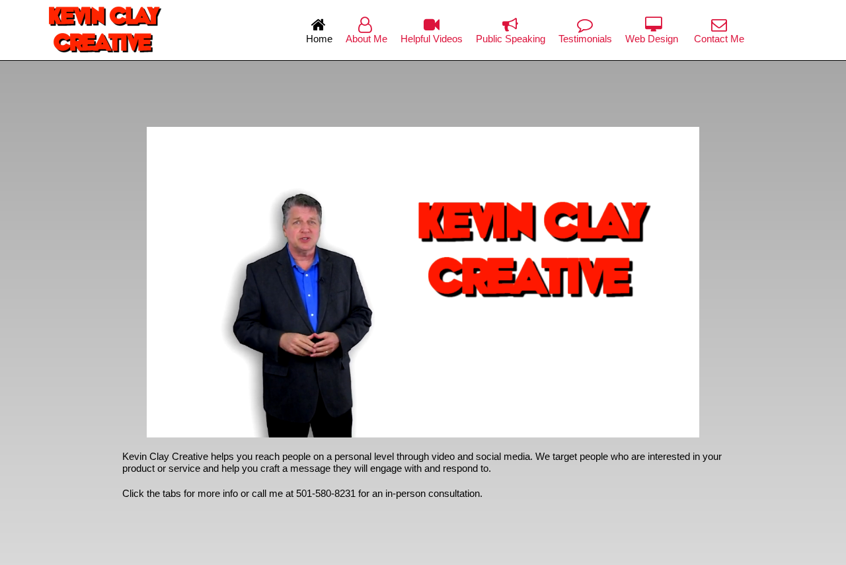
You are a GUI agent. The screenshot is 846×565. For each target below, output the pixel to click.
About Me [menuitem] (366, 38)
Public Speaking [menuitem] (510, 38)
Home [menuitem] (319, 38)
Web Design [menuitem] (653, 38)
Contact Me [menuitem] (719, 38)
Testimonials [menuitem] (585, 38)
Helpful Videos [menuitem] (432, 38)
